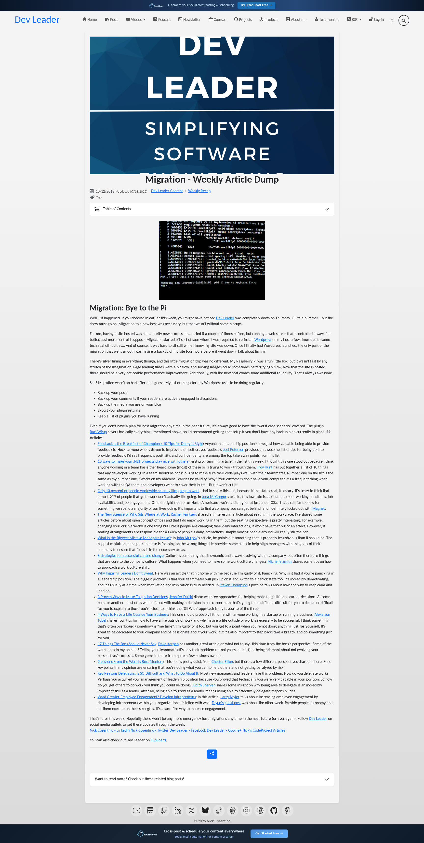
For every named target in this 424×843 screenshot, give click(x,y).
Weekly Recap (199, 191)
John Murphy (187, 538)
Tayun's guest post (226, 703)
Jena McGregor (214, 497)
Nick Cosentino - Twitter (150, 731)
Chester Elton (222, 662)
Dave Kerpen (168, 644)
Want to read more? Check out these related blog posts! (139, 779)
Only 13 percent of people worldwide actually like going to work (148, 491)
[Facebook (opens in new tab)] (260, 810)
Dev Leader (37, 20)
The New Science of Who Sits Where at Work (133, 515)
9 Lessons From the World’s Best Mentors (130, 662)
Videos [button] (136, 20)
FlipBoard (158, 740)
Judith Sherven (203, 685)
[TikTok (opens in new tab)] (219, 810)
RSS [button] (354, 20)
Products (271, 20)
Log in (378, 20)
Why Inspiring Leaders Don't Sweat (125, 573)
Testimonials (328, 20)
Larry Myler (230, 697)
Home (91, 20)
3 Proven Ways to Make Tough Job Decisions (133, 597)
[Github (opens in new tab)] (274, 810)
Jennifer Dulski (181, 597)
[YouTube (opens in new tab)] (136, 810)
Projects (245, 20)
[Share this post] (212, 754)
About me (298, 20)
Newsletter (191, 20)
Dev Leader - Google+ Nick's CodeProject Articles (246, 731)
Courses (219, 20)
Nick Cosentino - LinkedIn (110, 731)
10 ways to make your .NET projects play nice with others (143, 462)
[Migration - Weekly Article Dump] (212, 260)
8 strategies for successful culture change (131, 556)
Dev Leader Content (167, 191)
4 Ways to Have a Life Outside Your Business (133, 615)
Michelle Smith (279, 562)
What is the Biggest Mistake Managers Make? (134, 538)
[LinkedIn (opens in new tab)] (178, 810)
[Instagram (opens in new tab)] (246, 810)
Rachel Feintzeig (184, 515)
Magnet (318, 509)
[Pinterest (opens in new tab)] (287, 810)
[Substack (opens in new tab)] (150, 810)
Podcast (164, 20)
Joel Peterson (233, 450)
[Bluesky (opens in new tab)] (205, 810)
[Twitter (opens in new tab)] (191, 810)
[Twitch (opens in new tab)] (164, 810)
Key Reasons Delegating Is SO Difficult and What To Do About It (148, 674)
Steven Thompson (234, 585)
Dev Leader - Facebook (188, 731)
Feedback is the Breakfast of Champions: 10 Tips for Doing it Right (150, 444)
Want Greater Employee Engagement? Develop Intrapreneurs (147, 697)
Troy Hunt (264, 467)
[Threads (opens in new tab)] (232, 810)
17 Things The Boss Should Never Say (127, 644)
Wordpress (262, 340)
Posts (113, 20)
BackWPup (98, 432)
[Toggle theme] (392, 20)
